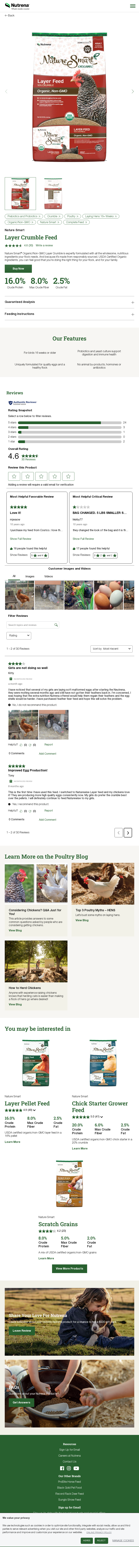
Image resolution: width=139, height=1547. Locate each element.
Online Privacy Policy (99, 1532)
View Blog (15, 931)
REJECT (101, 1541)
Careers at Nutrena (69, 1456)
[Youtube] (76, 1468)
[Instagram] (69, 1468)
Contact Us (69, 1462)
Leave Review (22, 1331)
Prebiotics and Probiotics (22, 216)
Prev (7, 91)
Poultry (71, 216)
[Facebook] (62, 1468)
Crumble (52, 216)
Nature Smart (48, 222)
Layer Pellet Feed (27, 1103)
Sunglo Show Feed (69, 1500)
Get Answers (21, 1403)
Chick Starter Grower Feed (100, 1107)
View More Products (69, 1269)
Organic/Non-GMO (19, 222)
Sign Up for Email (69, 1450)
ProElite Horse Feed (69, 1482)
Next (132, 91)
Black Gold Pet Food (69, 1488)
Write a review (44, 245)
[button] (18, 269)
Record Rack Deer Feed (69, 1494)
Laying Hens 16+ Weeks (99, 216)
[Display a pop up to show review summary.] (35, 1111)
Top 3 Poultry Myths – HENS (95, 910)
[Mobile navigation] (132, 6)
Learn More (12, 1142)
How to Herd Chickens (25, 988)
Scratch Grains (58, 1224)
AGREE (87, 1541)
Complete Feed (75, 222)
